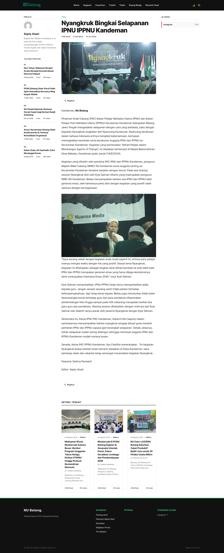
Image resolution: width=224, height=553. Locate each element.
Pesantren (100, 5)
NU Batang (33, 510)
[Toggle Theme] (193, 5)
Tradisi (112, 5)
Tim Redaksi (101, 532)
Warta (76, 5)
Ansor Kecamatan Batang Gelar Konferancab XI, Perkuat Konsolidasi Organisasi (39, 132)
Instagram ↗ (162, 515)
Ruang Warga (135, 5)
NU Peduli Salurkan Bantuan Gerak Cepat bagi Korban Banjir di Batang (39, 112)
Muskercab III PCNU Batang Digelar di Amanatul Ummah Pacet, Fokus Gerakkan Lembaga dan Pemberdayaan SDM (109, 451)
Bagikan (71, 101)
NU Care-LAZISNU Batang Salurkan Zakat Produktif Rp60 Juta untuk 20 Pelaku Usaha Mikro (142, 448)
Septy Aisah (31, 33)
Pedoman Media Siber (105, 519)
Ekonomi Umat (152, 5)
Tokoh (122, 5)
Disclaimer (100, 523)
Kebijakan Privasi (103, 527)
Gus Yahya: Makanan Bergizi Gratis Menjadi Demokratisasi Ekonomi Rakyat (39, 71)
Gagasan (87, 5)
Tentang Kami (102, 515)
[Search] (199, 5)
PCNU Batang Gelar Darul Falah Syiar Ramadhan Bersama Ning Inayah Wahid (39, 91)
